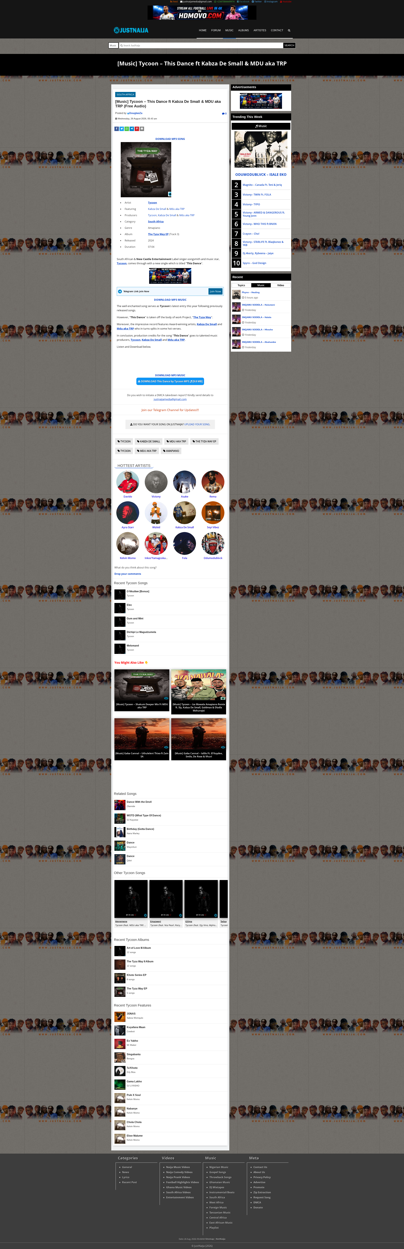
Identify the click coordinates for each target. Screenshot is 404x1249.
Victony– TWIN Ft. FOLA (257, 194)
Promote (258, 1187)
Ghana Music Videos (179, 1187)
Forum (216, 30)
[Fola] (184, 543)
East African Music (221, 1222)
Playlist (214, 1227)
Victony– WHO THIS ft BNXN (260, 224)
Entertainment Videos (180, 1197)
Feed (175, 1)
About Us (259, 1172)
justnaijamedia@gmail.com (170, 399)
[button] (116, 129)
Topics (241, 285)
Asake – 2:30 (249, 329)
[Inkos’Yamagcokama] (156, 543)
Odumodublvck (213, 558)
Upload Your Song (197, 424)
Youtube (286, 1)
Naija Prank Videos (178, 1177)
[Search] (289, 30)
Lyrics (125, 1177)
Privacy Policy (262, 1177)
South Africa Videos (178, 1192)
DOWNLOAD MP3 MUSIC (170, 299)
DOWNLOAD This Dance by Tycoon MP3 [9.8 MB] (171, 381)
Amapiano (172, 451)
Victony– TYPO (251, 204)
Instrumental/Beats (222, 1192)
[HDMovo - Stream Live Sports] (202, 18)
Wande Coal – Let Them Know (258, 305)
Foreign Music (218, 1207)
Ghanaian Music (219, 1182)
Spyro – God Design (254, 263)
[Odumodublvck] (213, 543)
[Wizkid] (156, 512)
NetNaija (220, 1238)
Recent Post (129, 1182)
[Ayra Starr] (127, 512)
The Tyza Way (202, 317)
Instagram (272, 1)
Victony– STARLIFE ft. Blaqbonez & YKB (263, 243)
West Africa (216, 1202)
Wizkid (156, 527)
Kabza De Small (157, 209)
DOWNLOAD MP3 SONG (170, 139)
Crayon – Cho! (251, 233)
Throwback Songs (220, 1177)
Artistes (260, 30)
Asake (184, 496)
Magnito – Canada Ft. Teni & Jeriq (262, 185)
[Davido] (127, 482)
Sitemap (209, 1238)
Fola (184, 558)
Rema (213, 496)
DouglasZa (135, 113)
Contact (277, 30)
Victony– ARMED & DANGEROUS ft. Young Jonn (264, 214)
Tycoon (152, 202)
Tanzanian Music (220, 1212)
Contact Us (260, 1167)
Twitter (258, 1)
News (125, 1172)
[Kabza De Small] (184, 512)
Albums (243, 30)
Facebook (244, 1)
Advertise (259, 1182)
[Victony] (156, 482)
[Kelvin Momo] (127, 543)
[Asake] (184, 482)
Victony (156, 496)
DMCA (257, 1202)
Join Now (215, 291)
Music (229, 30)
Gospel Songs (217, 1172)
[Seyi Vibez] (213, 512)
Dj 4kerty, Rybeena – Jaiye (258, 253)
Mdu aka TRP (177, 209)
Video (280, 285)
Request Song (261, 1197)
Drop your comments (127, 574)
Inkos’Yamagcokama (157, 558)
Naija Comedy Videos (179, 1172)
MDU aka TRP (177, 441)
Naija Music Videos (178, 1167)
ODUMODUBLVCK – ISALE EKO (261, 174)
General (127, 1167)
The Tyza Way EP (158, 234)
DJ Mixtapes (216, 1187)
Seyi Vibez (213, 527)
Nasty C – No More (252, 292)
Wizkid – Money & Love (254, 342)
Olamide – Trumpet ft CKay (256, 317)
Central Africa (218, 1217)
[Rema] (213, 482)
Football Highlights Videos (182, 1182)
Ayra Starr (128, 527)
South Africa (125, 94)
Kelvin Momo (128, 558)
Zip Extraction (262, 1192)
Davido (128, 496)
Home (203, 30)
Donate (258, 1207)
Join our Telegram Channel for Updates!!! (170, 410)
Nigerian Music (218, 1167)
